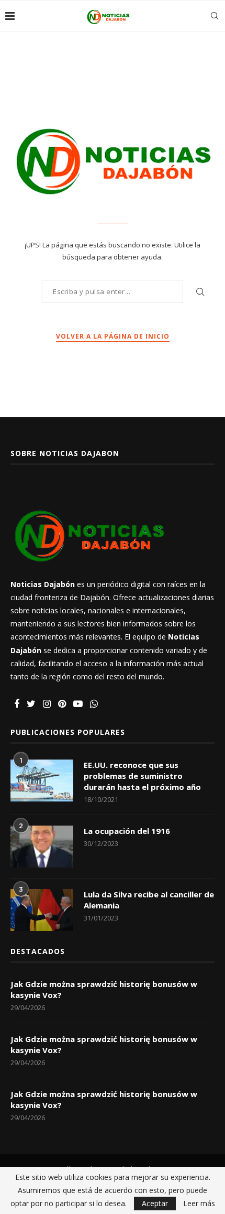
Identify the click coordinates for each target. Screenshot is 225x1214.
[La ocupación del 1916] (41, 847)
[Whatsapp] (94, 704)
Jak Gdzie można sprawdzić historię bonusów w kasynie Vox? (103, 989)
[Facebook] (16, 704)
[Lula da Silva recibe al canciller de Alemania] (41, 910)
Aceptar (155, 1203)
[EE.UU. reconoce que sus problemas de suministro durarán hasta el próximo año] (41, 780)
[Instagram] (46, 704)
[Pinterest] (62, 704)
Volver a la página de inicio (113, 336)
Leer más (199, 1203)
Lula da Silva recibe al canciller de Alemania (149, 899)
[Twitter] (31, 704)
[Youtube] (78, 704)
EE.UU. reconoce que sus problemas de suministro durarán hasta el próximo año (142, 776)
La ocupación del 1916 (127, 831)
